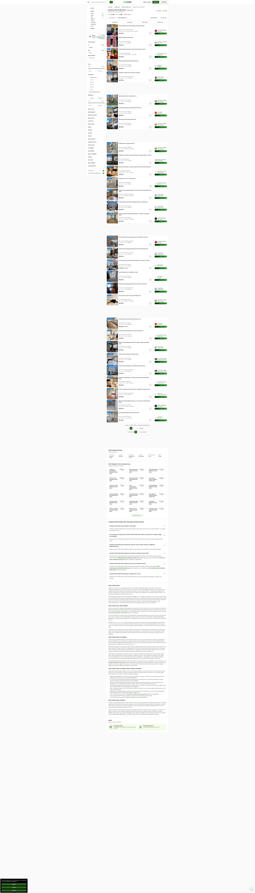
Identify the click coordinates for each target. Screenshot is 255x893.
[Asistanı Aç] (251, 889)
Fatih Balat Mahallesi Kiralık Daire (153, 503)
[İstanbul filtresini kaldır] (113, 14)
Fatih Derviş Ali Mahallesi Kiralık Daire (133, 510)
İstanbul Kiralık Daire (126, 7)
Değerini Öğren (147, 2)
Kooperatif (93, 24)
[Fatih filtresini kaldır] (121, 14)
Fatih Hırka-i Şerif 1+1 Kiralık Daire (127, 178)
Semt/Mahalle (91, 55)
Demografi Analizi (118, 725)
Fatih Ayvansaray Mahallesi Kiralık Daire (133, 471)
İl (88, 45)
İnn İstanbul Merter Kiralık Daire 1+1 (128, 96)
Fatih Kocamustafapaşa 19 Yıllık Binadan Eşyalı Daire (132, 365)
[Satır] (161, 18)
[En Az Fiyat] (89, 68)
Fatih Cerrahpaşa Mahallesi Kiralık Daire (113, 510)
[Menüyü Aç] (88, 2)
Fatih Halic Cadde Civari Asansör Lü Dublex (129, 72)
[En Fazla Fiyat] (103, 68)
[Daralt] (89, 13)
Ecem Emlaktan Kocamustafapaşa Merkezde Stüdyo (132, 25)
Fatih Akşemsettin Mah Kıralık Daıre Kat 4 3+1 (130, 319)
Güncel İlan (129, 22)
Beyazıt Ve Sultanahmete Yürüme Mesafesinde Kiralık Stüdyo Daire (134, 378)
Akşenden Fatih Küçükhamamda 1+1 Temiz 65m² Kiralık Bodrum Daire (134, 401)
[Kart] (163, 18)
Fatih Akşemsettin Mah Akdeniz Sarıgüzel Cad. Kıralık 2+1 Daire (134, 260)
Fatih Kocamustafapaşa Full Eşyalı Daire (129, 354)
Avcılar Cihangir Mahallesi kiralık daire (117, 612)
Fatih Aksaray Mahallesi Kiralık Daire (113, 479)
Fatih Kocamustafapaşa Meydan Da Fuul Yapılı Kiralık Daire (133, 248)
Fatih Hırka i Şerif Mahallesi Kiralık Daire (113, 487)
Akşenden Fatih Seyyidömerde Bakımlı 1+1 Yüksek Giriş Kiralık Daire (134, 214)
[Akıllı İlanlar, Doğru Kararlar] (127, 2)
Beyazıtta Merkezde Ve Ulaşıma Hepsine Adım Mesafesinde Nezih (135, 166)
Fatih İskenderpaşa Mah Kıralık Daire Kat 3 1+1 (130, 107)
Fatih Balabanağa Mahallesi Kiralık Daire (133, 503)
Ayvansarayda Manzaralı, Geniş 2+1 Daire (129, 412)
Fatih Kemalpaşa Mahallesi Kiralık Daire (153, 487)
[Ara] (111, 2)
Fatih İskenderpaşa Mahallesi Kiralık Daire (133, 487)
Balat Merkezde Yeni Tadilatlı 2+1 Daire (128, 272)
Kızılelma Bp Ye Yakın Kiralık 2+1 (127, 143)
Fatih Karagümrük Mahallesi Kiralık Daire (113, 495)
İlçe (89, 50)
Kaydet (159, 10)
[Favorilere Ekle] (150, 33)
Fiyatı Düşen (114, 22)
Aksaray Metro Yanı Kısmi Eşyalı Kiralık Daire (130, 295)
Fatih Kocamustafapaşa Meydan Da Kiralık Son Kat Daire (133, 283)
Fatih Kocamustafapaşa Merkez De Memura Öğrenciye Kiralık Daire (134, 343)
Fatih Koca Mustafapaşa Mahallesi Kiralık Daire (113, 471)
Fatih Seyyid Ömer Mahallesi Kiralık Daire (153, 471)
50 (138, 432)
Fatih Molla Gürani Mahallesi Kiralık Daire (133, 495)
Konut (92, 13)
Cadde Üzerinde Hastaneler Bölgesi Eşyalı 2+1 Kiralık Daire (133, 202)
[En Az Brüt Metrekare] (89, 103)
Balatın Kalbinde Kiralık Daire (126, 37)
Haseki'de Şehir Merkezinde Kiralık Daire (129, 61)
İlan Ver (156, 2)
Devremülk (93, 22)
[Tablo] (166, 18)
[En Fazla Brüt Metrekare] (103, 103)
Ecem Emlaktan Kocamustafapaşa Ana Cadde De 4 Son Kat (133, 237)
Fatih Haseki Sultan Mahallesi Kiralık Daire (153, 479)
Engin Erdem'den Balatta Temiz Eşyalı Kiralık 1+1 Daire (132, 49)
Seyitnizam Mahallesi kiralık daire (116, 662)
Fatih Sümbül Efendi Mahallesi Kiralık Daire (153, 495)
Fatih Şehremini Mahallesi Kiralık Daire (113, 503)
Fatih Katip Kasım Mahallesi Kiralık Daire (153, 510)
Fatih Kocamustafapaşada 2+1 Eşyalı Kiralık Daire (131, 330)
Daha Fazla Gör (136, 515)
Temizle (102, 44)
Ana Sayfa (110, 7)
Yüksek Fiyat (160, 22)
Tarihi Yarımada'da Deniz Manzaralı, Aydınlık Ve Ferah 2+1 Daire (134, 389)
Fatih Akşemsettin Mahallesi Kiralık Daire (133, 479)
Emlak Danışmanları (148, 725)
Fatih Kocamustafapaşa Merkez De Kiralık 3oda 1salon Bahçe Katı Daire (135, 191)
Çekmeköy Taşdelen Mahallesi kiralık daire (137, 694)
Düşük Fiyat (145, 22)
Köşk (92, 26)
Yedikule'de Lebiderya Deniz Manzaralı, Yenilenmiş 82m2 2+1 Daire (135, 155)
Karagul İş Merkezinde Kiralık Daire (127, 119)
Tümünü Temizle (127, 14)
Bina (92, 17)
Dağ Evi (92, 20)
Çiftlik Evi (93, 18)
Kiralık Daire (117, 7)
